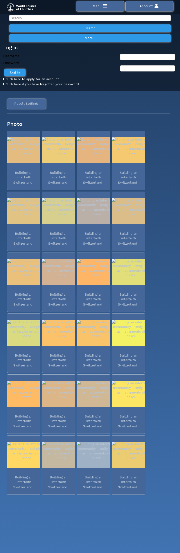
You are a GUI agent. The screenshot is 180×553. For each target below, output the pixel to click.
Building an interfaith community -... (23, 177)
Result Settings (26, 104)
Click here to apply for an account (31, 79)
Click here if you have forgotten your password (41, 84)
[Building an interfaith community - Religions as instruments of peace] (23, 150)
